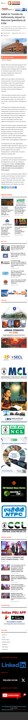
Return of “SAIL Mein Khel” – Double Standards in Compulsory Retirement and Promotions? (6, 230)
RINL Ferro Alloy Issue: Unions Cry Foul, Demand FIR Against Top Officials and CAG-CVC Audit (20, 210)
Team (3, 637)
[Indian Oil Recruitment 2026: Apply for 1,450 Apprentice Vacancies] (5, 282)
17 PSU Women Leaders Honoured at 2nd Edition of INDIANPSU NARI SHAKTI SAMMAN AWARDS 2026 (18, 587)
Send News (5, 647)
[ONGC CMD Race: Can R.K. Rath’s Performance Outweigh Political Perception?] (21, 222)
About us (4, 635)
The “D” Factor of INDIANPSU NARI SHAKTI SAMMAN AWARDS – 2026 (12, 558)
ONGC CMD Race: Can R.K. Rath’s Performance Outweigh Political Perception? (21, 230)
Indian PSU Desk (6, 33)
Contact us (5, 649)
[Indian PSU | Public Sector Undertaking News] (14, 3)
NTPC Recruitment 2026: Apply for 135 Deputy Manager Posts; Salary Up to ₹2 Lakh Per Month (18, 273)
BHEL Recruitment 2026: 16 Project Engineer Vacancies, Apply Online (18, 254)
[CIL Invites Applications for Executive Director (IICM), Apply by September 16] (5, 248)
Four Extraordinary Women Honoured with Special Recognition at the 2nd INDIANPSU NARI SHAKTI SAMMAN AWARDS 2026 (18, 568)
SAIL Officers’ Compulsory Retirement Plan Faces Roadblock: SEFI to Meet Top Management (7, 210)
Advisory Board (6, 642)
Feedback (4, 644)
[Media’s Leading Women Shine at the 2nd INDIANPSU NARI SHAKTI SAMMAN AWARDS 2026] (5, 578)
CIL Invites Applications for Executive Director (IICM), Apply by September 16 (18, 247)
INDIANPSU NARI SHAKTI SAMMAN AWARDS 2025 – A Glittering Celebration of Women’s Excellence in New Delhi (18, 596)
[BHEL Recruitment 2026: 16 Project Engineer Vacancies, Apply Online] (5, 255)
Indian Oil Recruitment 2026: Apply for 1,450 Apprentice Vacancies (18, 281)
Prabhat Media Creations (20, 709)
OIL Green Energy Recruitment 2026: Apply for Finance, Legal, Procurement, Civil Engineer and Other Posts (19, 264)
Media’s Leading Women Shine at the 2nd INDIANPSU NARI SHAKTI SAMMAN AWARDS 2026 (19, 578)
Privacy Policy (5, 639)
